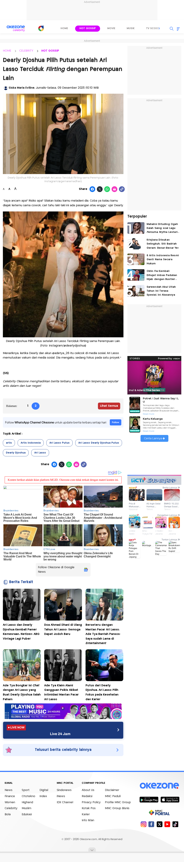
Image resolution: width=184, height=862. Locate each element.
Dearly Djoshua (16, 452)
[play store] (148, 799)
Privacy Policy (91, 802)
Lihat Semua (109, 406)
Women (10, 802)
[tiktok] (175, 824)
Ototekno (28, 796)
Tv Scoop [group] (153, 28)
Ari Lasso (40, 452)
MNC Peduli (113, 796)
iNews (61, 796)
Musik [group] (131, 28)
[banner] (63, 718)
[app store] (169, 799)
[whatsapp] (107, 189)
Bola (8, 814)
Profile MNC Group (118, 802)
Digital (44, 790)
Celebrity (11, 808)
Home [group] (64, 28)
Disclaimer (112, 790)
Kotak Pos (89, 808)
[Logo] (41, 28)
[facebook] (151, 824)
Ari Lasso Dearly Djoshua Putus (98, 443)
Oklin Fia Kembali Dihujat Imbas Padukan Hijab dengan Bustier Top (162, 275)
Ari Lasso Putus (59, 443)
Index (43, 796)
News (8, 790)
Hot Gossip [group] (87, 28)
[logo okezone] (159, 785)
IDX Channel (65, 802)
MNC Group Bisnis (117, 808)
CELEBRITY (26, 50)
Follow (115, 422)
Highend (27, 802)
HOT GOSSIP (50, 50)
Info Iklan (88, 820)
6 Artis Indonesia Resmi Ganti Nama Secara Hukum (163, 259)
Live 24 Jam (60, 734)
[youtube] (167, 824)
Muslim (26, 808)
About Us (88, 790)
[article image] (135, 228)
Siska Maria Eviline (21, 87)
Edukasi (27, 814)
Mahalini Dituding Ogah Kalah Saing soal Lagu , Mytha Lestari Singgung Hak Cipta (162, 228)
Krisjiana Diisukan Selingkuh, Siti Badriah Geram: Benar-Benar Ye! (163, 244)
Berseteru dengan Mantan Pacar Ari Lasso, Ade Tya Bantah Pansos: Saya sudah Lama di (103, 634)
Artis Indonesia (31, 443)
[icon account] (6, 88)
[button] (159, 28)
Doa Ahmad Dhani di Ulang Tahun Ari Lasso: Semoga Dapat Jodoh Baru (63, 629)
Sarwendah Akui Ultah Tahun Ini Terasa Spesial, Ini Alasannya (161, 291)
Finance (10, 796)
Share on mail (115, 189)
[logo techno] (15, 29)
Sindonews (64, 790)
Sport (25, 790)
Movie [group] (111, 28)
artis (9, 443)
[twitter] (159, 824)
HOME (7, 50)
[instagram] (143, 824)
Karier (86, 814)
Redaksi (87, 796)
